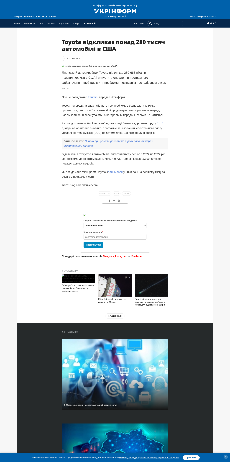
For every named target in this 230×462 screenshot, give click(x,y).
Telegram (108, 256)
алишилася (115, 172)
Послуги (18, 16)
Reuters (92, 97)
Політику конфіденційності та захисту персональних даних (149, 457)
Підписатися (93, 244)
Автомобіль (104, 193)
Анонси (52, 16)
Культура (64, 23)
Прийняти (191, 457)
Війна (17, 23)
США (159, 123)
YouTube (136, 256)
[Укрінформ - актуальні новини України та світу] (115, 11)
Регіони (51, 23)
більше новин (115, 316)
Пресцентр (41, 16)
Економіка (29, 23)
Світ (41, 23)
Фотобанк (29, 16)
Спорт (76, 23)
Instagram (121, 256)
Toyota (126, 193)
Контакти (139, 23)
